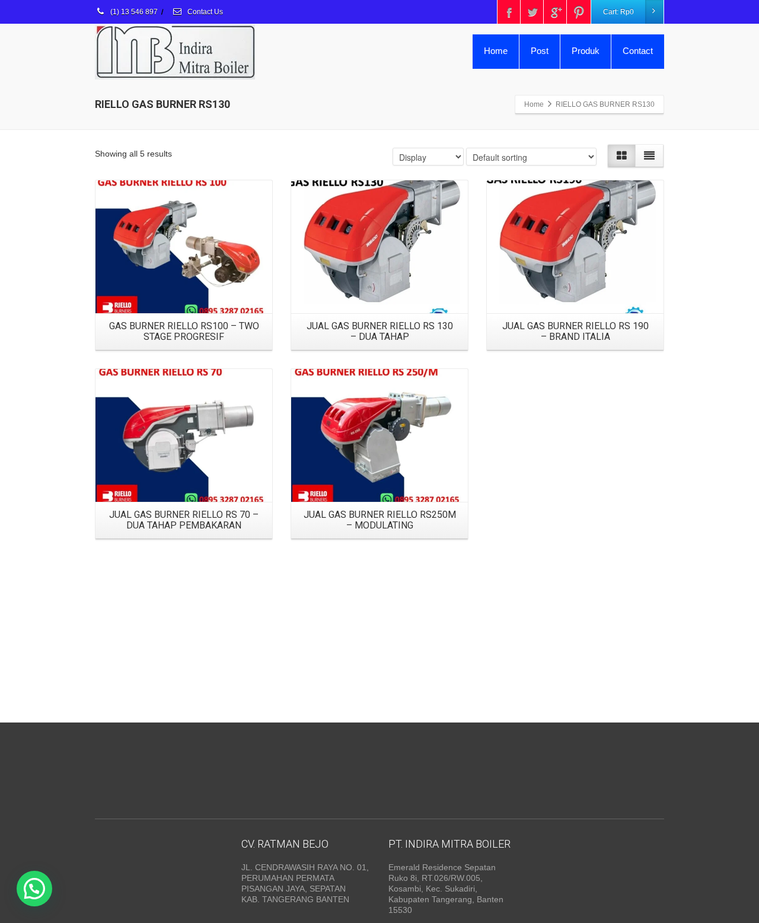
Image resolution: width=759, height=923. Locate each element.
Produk (585, 51)
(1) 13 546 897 (133, 12)
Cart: (618, 12)
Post (539, 51)
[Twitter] (532, 12)
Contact (638, 51)
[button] (34, 888)
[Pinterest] (579, 12)
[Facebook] (509, 12)
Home (496, 51)
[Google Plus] (555, 12)
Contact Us (204, 12)
